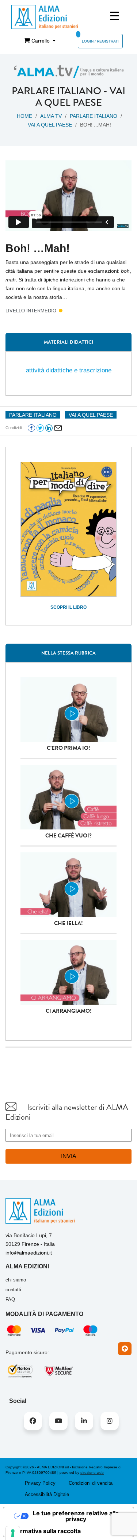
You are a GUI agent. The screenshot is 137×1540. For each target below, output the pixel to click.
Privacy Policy (40, 1483)
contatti (13, 1289)
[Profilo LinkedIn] (84, 1421)
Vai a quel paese (80, 97)
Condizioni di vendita (91, 1483)
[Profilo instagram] (110, 1421)
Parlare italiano (56, 91)
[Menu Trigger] (114, 16)
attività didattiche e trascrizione (68, 370)
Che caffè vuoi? (68, 836)
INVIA (68, 1156)
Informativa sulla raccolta (45, 1531)
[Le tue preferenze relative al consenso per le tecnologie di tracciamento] (13, 1533)
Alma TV (51, 116)
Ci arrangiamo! (69, 1011)
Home (24, 116)
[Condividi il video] (58, 427)
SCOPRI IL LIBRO (68, 607)
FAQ (10, 1299)
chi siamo (15, 1280)
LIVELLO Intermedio (30, 310)
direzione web (92, 1473)
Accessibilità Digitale (47, 1494)
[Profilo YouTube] (58, 1421)
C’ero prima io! (68, 748)
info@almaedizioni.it (28, 1253)
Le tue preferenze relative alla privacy (76, 1516)
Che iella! (68, 923)
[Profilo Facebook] (33, 1421)
